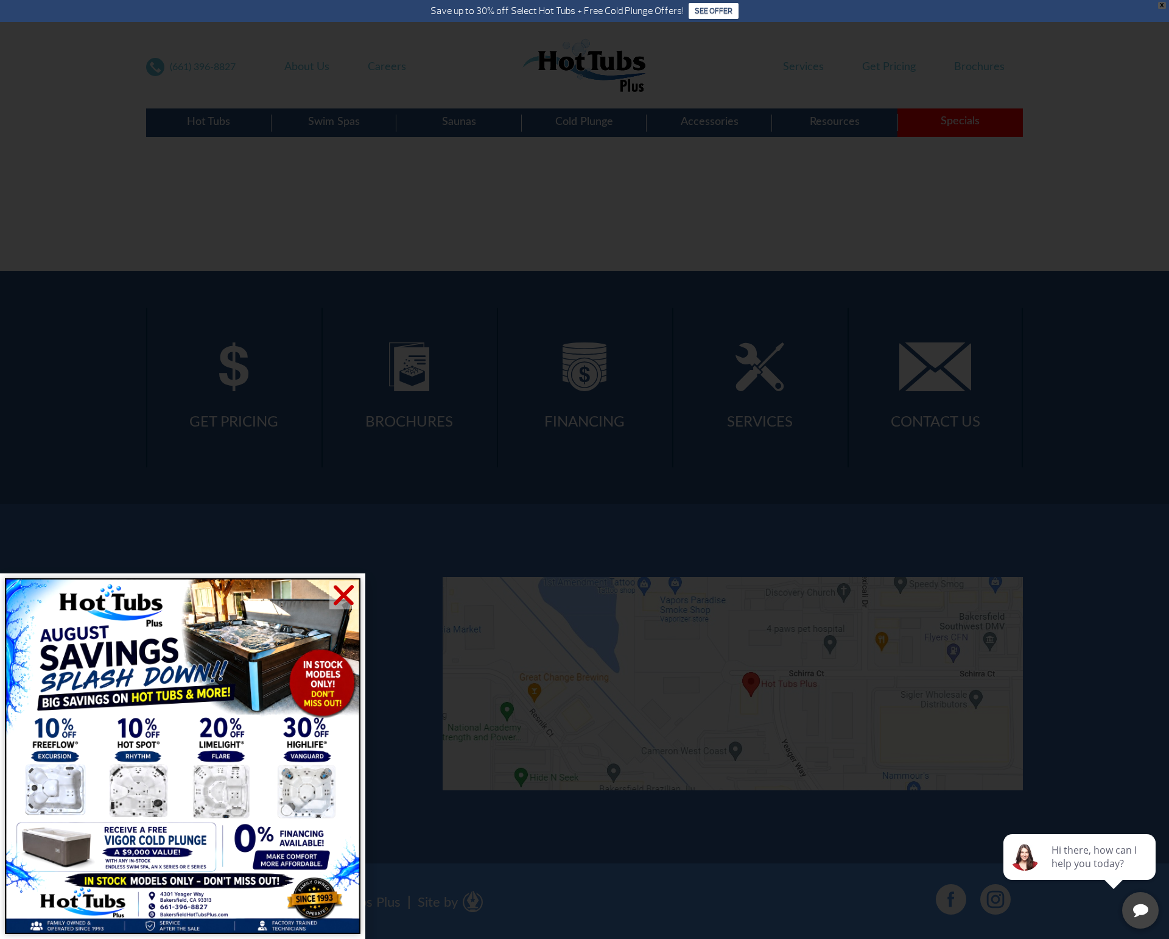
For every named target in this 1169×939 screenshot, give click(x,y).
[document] (584, 469)
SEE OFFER (713, 11)
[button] (343, 595)
